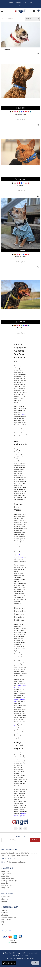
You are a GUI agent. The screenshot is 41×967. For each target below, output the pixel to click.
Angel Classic (6, 874)
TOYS (3, 924)
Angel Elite (5, 876)
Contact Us (5, 913)
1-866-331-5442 (10, 859)
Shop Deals (5, 887)
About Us (4, 915)
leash (15, 726)
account (34, 11)
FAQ (2, 922)
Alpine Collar (20, 328)
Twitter (20, 828)
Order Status (5, 897)
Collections (5, 871)
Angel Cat (4, 883)
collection (17, 543)
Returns (4, 901)
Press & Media (6, 919)
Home (4, 18)
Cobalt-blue (6, 49)
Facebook (16, 828)
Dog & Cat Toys (6, 885)
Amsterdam (20, 185)
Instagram (25, 828)
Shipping (4, 899)
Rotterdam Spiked (20, 256)
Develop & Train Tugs (9, 881)
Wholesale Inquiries (8, 917)
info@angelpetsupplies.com (16, 862)
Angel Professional (8, 878)
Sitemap (4, 910)
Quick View (38, 53)
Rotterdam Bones (20, 114)
